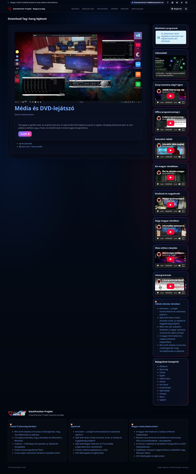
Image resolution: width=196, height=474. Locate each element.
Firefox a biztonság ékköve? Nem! (29, 450)
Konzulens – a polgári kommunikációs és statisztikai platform (172, 311)
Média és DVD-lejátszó (44, 108)
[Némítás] (179, 102)
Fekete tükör (165, 378)
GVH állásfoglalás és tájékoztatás (89, 453)
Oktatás (163, 393)
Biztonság (164, 369)
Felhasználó (125, 9)
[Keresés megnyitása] (186, 9)
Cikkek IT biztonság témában (23, 426)
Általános (164, 366)
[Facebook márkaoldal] (168, 2)
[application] (170, 96)
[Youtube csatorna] (177, 2)
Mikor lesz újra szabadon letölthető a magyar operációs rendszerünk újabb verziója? (172, 329)
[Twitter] (182, 2)
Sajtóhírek (75, 426)
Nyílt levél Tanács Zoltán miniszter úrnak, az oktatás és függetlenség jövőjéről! (169, 73)
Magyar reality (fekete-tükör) (145, 426)
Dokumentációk (102, 9)
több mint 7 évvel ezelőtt (31, 146)
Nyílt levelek (165, 390)
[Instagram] (186, 2)
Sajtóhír (163, 400)
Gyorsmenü (75, 9)
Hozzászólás (26, 143)
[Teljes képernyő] (183, 102)
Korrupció (164, 384)
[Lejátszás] (158, 102)
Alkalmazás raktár (88, 9)
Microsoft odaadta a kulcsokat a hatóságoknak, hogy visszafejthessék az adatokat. (173, 348)
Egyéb (162, 375)
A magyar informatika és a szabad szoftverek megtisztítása (171, 339)
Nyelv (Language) (137, 9)
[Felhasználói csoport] (172, 2)
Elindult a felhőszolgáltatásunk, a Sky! (91, 450)
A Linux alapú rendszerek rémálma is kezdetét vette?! (37, 453)
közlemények (165, 387)
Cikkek (162, 372)
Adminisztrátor (27, 114)
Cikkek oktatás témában (167, 303)
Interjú (162, 381)
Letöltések (114, 9)
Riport (162, 397)
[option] (170, 66)
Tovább (24, 134)
